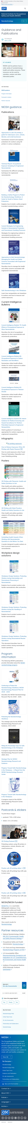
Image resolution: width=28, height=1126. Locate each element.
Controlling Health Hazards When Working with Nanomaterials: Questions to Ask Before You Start (12, 539)
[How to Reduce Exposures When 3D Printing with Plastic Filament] (14, 443)
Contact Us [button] (5, 1089)
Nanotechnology (7, 21)
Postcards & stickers (6, 97)
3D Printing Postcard (7, 841)
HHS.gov (3, 1122)
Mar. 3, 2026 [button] (8, 40)
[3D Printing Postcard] (14, 832)
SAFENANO (6, 969)
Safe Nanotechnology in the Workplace (13, 290)
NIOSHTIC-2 (5, 906)
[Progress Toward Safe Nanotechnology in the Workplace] (14, 785)
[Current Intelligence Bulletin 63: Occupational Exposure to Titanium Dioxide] (14, 378)
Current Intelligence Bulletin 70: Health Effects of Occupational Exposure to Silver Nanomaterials (13, 327)
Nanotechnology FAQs (8, 1013)
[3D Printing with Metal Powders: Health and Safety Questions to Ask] (14, 498)
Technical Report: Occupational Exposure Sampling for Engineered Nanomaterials (12, 166)
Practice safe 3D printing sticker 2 (12, 893)
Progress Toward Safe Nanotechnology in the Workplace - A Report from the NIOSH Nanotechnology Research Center (13, 771)
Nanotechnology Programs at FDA (13, 950)
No (17, 1002)
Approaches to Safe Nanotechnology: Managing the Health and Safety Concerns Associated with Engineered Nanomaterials (13, 260)
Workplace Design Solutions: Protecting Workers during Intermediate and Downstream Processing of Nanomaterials (13, 579)
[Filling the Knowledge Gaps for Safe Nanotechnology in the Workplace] (14, 736)
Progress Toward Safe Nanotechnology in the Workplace (13, 796)
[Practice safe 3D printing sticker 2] (14, 883)
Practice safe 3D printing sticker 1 (12, 868)
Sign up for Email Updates (11, 1084)
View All (6, 1057)
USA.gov (10, 1122)
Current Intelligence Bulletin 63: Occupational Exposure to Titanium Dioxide (12, 389)
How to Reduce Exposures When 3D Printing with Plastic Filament (13, 448)
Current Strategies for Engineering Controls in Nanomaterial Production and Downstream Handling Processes (13, 228)
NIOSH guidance (5, 90)
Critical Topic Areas (7, 1017)
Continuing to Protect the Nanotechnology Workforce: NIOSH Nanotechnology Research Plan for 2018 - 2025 (12, 689)
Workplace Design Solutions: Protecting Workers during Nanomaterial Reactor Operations (13, 638)
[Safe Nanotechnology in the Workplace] (14, 281)
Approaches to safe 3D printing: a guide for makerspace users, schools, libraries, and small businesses (13, 135)
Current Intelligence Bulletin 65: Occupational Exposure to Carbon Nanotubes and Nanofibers (12, 358)
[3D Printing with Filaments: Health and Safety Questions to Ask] (14, 471)
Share (23, 993)
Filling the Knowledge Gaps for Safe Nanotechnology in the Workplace (12, 747)
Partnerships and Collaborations (11, 1023)
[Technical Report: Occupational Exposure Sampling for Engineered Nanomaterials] (14, 154)
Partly (10, 1002)
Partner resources (5, 100)
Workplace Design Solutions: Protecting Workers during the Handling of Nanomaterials (13, 609)
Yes (4, 1002)
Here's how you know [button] (7, 4)
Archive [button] (4, 1106)
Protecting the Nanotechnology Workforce (11, 718)
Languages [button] (5, 1102)
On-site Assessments (8, 1020)
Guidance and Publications (9, 1073)
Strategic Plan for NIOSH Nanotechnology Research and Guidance (11, 761)
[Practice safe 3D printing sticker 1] (14, 858)
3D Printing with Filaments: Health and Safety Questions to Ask (13, 482)
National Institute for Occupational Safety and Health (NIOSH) (13, 15)
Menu (23, 21)
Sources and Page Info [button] (10, 993)
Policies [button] (4, 1097)
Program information (6, 93)
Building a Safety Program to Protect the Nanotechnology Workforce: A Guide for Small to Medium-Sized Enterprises (12, 198)
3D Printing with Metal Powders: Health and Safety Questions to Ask (12, 509)
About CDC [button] (5, 1093)
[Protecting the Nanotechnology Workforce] (14, 707)
